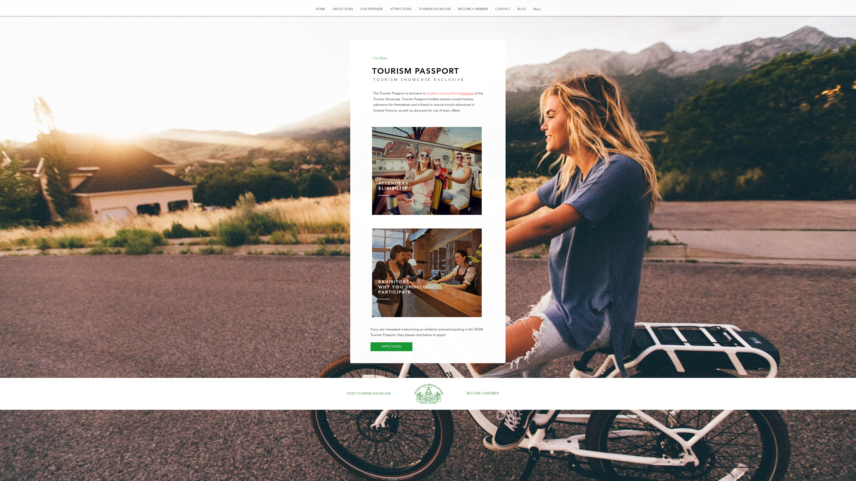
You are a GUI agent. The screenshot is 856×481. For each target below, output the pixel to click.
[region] (427, 171)
